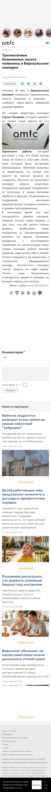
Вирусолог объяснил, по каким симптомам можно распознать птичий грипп (23, 655)
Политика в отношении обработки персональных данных (25, 762)
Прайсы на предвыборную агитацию (16, 751)
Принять (37, 785)
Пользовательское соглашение (14, 738)
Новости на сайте (9, 731)
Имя (5, 357)
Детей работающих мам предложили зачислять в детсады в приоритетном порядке (23, 496)
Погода (5, 744)
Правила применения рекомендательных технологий (23, 759)
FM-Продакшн (7, 734)
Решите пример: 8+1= (12, 385)
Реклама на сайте (9, 741)
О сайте (5, 748)
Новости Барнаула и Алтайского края (17, 755)
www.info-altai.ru (37, 285)
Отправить (10, 390)
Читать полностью (25, 482)
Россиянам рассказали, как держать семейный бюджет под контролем (22, 580)
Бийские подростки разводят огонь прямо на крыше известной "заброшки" (23, 421)
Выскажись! (10, 83)
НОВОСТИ (7, 50)
